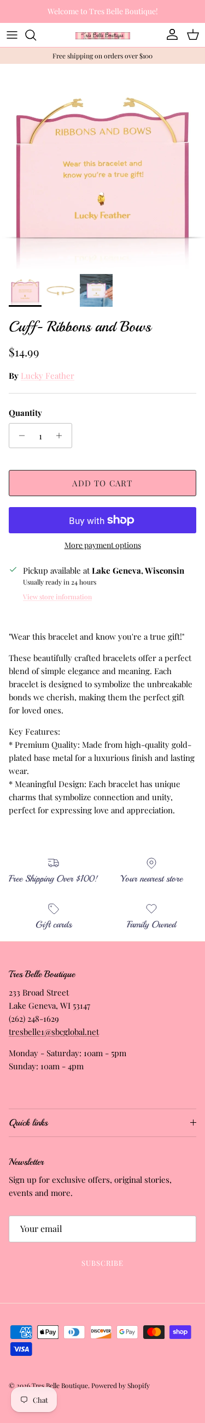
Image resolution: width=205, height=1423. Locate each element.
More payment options (103, 545)
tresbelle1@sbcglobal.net (54, 1031)
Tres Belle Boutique (60, 1385)
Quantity (25, 412)
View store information (57, 596)
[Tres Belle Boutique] (102, 34)
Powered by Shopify (120, 1385)
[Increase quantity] (62, 436)
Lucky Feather (47, 375)
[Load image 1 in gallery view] (102, 166)
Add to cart (102, 483)
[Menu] (12, 35)
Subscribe (102, 1262)
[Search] (36, 35)
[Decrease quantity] (18, 436)
